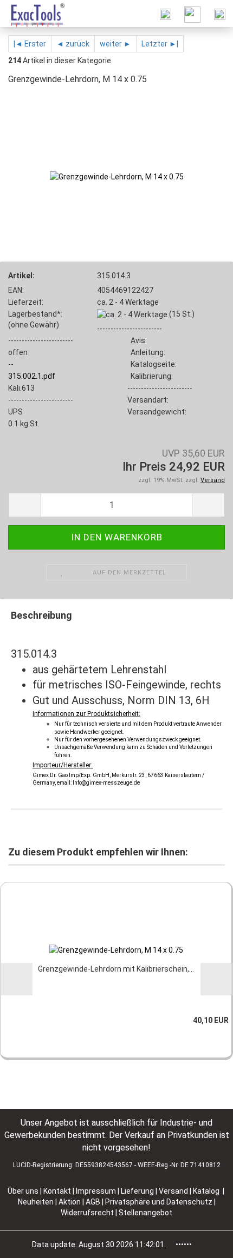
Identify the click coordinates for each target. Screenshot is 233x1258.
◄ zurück (72, 43)
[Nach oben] (203, 1241)
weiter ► (115, 43)
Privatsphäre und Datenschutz (159, 1201)
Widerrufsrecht (88, 1212)
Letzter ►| (159, 43)
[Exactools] (33, 13)
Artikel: (21, 275)
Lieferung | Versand (155, 1191)
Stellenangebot (145, 1212)
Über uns (23, 1191)
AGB (94, 1201)
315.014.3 (114, 275)
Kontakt (57, 1191)
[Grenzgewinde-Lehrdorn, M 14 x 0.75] (117, 176)
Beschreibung (41, 615)
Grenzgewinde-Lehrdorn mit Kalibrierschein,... (116, 969)
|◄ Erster (30, 43)
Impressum (97, 1191)
